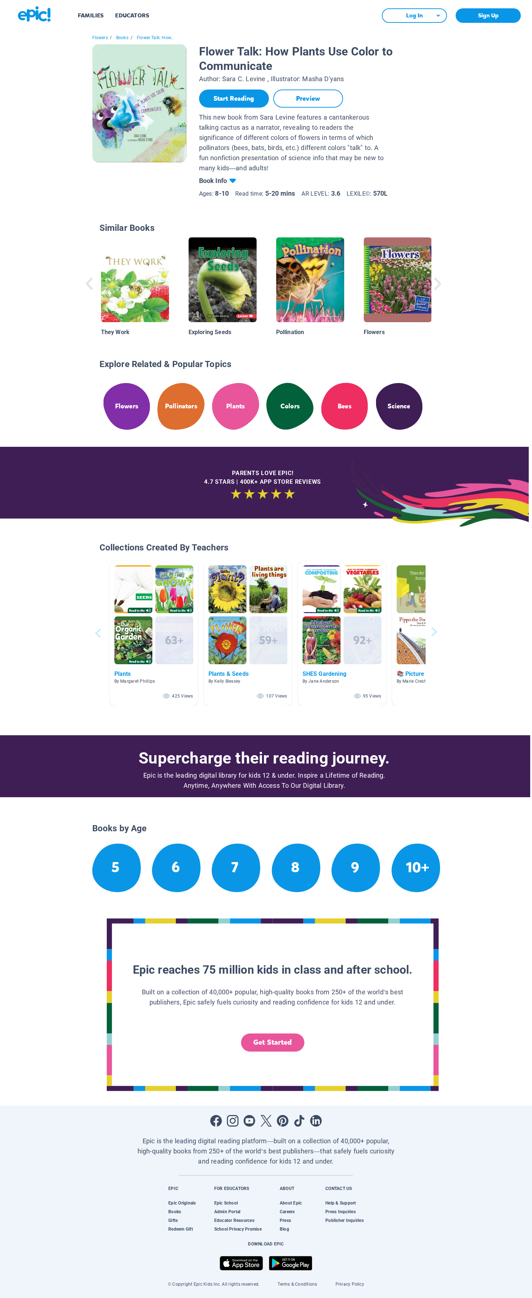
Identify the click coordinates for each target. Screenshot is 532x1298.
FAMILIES (91, 15)
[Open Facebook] (216, 1121)
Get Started (272, 1042)
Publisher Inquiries (344, 1220)
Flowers (100, 37)
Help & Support (340, 1203)
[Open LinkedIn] (316, 1121)
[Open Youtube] (249, 1121)
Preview (308, 98)
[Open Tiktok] (299, 1121)
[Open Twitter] (266, 1121)
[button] (154, 633)
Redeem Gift (180, 1229)
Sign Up (488, 15)
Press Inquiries (340, 1211)
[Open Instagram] (232, 1121)
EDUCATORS (132, 15)
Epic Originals (182, 1203)
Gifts (173, 1220)
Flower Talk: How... (155, 37)
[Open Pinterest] (282, 1121)
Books (122, 37)
